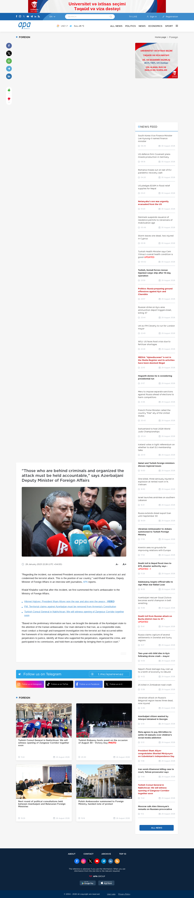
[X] (24, 16)
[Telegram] (32, 16)
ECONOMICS (155, 26)
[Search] (111, 17)
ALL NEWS (116, 26)
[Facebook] (16, 16)
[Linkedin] (35, 16)
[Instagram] (20, 16)
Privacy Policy (124, 894)
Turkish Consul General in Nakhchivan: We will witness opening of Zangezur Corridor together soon (74, 613)
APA (85, 582)
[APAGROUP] (97, 876)
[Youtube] (28, 16)
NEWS (142, 26)
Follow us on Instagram (31, 684)
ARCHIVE (106, 854)
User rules (111, 894)
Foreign (173, 37)
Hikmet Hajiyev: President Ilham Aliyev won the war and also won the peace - (69, 601)
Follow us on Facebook (89, 684)
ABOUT (71, 854)
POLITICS (130, 26)
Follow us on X (116, 684)
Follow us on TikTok (59, 684)
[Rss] (39, 16)
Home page (160, 37)
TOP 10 (122, 854)
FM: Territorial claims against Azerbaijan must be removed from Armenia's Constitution (70, 606)
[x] (90, 861)
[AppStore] (106, 883)
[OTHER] (175, 26)
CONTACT (88, 854)
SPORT (169, 26)
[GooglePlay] (88, 883)
